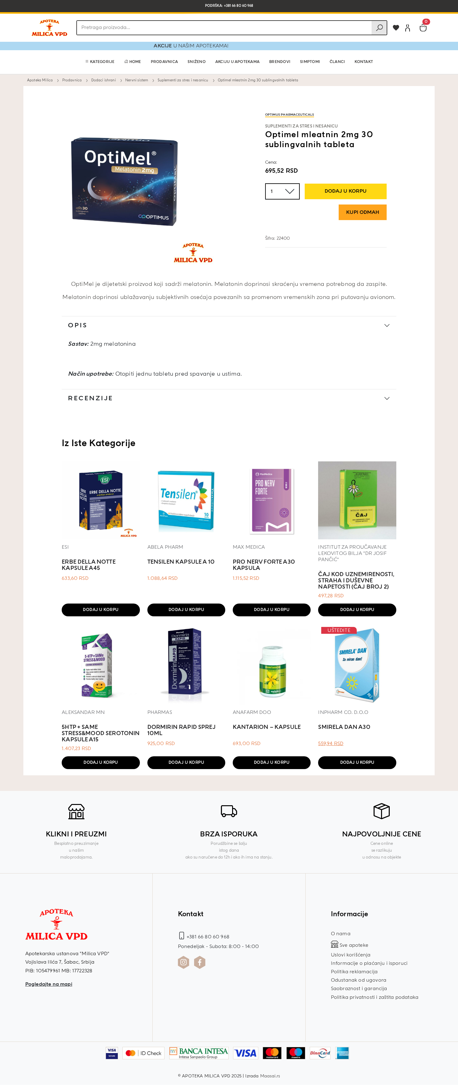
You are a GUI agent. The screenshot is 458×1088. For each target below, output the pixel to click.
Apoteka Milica (40, 80)
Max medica (249, 547)
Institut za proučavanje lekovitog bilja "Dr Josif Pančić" (352, 553)
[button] (100, 62)
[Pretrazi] (379, 28)
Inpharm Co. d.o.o (343, 712)
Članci (337, 62)
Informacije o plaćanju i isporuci (369, 963)
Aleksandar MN (83, 712)
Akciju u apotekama (237, 62)
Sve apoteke (353, 945)
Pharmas (159, 712)
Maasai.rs (270, 1076)
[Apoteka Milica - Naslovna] (56, 929)
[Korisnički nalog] (407, 28)
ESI (65, 547)
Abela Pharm (165, 547)
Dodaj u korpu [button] (101, 609)
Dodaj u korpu (357, 609)
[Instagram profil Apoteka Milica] (183, 962)
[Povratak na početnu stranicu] (49, 28)
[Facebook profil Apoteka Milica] (199, 962)
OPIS (78, 325)
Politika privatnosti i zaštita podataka (374, 997)
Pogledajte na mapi (48, 984)
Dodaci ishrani (103, 80)
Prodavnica (164, 62)
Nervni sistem (136, 80)
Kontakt (364, 62)
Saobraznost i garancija (359, 988)
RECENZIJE (90, 398)
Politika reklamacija (354, 972)
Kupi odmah (362, 212)
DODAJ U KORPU (346, 191)
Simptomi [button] (310, 62)
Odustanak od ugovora (358, 980)
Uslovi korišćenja (351, 955)
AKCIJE (179, 46)
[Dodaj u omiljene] (396, 27)
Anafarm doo (252, 712)
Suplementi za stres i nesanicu (183, 80)
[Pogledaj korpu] (423, 28)
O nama (341, 934)
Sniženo (197, 62)
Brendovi (279, 62)
